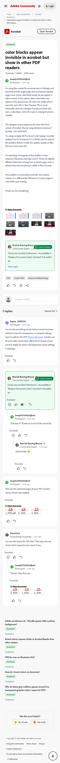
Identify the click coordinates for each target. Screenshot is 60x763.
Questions (11, 17)
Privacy (42, 743)
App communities (23, 14)
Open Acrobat (46, 31)
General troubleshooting (38, 278)
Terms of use (31, 743)
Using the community (15, 743)
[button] (6, 7)
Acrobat (38, 14)
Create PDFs (19, 278)
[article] (30, 341)
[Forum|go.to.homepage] (23, 6)
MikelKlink (15, 533)
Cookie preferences (14, 749)
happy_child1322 (18, 321)
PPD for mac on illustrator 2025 (20, 657)
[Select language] (39, 6)
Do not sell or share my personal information (24, 754)
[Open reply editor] (30, 299)
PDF (8, 278)
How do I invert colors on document (22, 672)
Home (9, 14)
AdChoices (13, 759)
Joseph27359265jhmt (20, 79)
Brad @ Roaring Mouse (23, 245)
